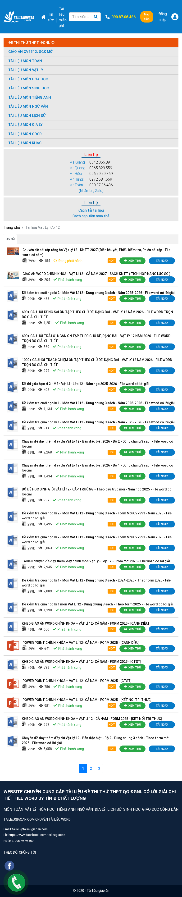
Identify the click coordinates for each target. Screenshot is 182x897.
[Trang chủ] (19, 17)
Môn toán (13, 809)
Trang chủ (12, 227)
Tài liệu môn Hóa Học (28, 79)
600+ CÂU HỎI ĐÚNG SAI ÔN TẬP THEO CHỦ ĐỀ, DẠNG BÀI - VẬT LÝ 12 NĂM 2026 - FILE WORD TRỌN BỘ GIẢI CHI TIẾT (97, 314)
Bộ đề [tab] (10, 239)
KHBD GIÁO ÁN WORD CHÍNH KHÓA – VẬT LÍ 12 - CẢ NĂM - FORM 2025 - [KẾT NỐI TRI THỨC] (92, 719)
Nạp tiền (147, 17)
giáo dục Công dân (160, 809)
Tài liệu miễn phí (63, 17)
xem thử (134, 260)
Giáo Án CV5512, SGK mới (31, 52)
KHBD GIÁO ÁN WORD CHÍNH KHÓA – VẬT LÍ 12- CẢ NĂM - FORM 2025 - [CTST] (81, 662)
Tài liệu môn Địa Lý (25, 125)
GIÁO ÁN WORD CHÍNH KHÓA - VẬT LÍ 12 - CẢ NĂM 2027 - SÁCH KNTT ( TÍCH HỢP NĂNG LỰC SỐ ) (96, 274)
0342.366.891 (100, 162)
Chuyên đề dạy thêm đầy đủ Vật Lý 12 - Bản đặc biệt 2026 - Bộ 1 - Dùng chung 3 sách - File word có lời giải (97, 467)
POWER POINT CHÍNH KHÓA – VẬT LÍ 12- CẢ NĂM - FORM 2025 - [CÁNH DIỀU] (81, 643)
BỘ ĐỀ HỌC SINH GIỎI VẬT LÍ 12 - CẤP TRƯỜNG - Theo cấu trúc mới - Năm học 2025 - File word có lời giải (97, 491)
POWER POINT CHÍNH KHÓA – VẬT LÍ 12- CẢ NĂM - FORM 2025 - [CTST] (77, 681)
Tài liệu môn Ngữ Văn (28, 106)
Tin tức (51, 17)
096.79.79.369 (101, 173)
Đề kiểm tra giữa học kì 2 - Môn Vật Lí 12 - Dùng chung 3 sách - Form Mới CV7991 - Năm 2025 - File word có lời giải (97, 539)
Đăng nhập (162, 17)
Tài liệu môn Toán (25, 61)
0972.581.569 (100, 179)
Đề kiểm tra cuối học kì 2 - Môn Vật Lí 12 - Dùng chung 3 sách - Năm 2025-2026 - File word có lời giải (98, 293)
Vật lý (30, 809)
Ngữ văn (85, 809)
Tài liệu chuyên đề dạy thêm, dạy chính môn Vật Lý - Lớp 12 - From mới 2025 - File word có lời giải (96, 561)
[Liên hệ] (16, 882)
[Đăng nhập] (174, 16)
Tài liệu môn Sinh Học (28, 88)
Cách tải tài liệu (91, 210)
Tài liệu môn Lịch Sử (27, 116)
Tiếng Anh (66, 809)
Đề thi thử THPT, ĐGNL (29, 43)
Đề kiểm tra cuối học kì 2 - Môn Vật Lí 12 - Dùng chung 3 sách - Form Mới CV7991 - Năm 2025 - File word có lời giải (97, 515)
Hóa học (46, 809)
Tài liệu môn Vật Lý (25, 70)
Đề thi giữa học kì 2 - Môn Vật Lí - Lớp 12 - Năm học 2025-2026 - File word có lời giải (85, 384)
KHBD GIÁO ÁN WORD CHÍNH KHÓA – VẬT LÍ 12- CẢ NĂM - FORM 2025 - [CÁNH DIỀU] (85, 623)
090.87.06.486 (101, 185)
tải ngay (162, 260)
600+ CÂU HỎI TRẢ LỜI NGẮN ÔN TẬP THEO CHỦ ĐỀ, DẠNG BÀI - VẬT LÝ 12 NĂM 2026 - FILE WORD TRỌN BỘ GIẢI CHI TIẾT (96, 338)
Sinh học (132, 809)
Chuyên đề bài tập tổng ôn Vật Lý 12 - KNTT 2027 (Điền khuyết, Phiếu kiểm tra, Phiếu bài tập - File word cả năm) (96, 252)
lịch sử (114, 809)
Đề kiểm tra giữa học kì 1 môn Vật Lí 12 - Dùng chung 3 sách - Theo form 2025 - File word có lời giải (97, 604)
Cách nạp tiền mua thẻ (91, 216)
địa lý (100, 809)
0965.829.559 (100, 168)
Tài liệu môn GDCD (25, 134)
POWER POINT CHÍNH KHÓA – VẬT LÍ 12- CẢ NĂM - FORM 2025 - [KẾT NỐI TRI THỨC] (87, 700)
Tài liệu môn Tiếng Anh (29, 97)
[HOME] (42, 16)
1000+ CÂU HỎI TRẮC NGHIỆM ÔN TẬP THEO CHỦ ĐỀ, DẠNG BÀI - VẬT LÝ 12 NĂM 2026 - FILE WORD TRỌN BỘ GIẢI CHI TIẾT (97, 362)
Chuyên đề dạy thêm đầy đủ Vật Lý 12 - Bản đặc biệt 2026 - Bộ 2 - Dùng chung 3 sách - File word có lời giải (97, 443)
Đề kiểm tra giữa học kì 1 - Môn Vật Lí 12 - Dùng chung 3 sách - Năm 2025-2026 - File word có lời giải (98, 422)
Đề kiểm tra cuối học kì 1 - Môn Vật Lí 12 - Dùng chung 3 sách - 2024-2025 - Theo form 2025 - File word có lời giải (96, 582)
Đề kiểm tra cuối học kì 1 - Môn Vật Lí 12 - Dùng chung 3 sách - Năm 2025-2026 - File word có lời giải (98, 403)
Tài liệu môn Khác (24, 143)
